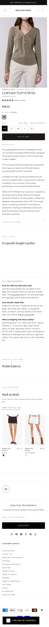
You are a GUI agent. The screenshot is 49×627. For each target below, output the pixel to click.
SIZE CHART (6, 568)
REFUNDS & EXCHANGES (11, 564)
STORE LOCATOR (8, 551)
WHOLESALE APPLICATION (12, 557)
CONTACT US (7, 554)
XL (32, 128)
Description (8, 145)
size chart (9, 297)
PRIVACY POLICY (8, 571)
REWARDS (6, 578)
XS (5, 128)
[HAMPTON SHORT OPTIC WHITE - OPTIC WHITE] (26, 455)
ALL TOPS (11, 89)
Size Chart (23, 123)
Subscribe (23, 525)
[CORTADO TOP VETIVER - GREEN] (3, 269)
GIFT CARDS (6, 585)
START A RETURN (8, 595)
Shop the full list (11, 408)
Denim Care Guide (26, 314)
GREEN (4, 117)
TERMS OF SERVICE (9, 574)
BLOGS (4, 588)
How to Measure (37, 123)
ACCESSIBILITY (7, 591)
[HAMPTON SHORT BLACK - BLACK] (3, 455)
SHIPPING (6, 561)
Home (4, 89)
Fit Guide (15, 294)
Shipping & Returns (11, 222)
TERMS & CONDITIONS (11, 581)
